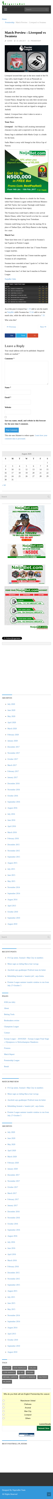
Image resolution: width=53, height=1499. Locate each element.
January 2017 (12, 777)
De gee (21, 1372)
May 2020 (11, 716)
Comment (9, 359)
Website (8, 407)
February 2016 (13, 839)
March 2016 (12, 832)
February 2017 (13, 771)
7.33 (43, 315)
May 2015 (11, 881)
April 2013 (11, 906)
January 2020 (12, 741)
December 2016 (13, 784)
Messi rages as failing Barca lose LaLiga (22, 964)
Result (6, 1067)
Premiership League (11, 1060)
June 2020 (11, 710)
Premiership (9, 22)
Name (8, 388)
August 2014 (12, 900)
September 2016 (13, 802)
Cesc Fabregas (19, 1368)
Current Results (45, 1424)
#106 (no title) (9, 1002)
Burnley (6, 1368)
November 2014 (13, 887)
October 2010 (12, 912)
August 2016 (12, 808)
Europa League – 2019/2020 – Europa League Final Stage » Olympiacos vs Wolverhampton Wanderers (26, 1040)
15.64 (31, 312)
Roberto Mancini (27, 1377)
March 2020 (12, 729)
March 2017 (12, 765)
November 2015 (13, 851)
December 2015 (13, 845)
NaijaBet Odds (10, 279)
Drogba (30, 1372)
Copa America (9, 1372)
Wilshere (7, 1382)
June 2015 (11, 875)
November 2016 (13, 790)
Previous (12, 327)
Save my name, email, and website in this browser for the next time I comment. (25, 422)
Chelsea (32, 1368)
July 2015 (11, 869)
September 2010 (13, 918)
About (6, 1008)
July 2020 (11, 704)
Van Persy (42, 1377)
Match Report (9, 1054)
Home (4, 19)
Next (42, 327)
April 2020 (11, 722)
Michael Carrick (10, 1377)
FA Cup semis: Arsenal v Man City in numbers (25, 958)
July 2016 (11, 814)
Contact (7, 1033)
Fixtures (7, 1048)
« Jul (4, 485)
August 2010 (12, 924)
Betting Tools (9, 1014)
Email (8, 397)
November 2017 (13, 753)
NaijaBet (10, 312)
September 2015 (13, 857)
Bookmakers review (11, 1021)
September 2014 (13, 893)
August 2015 (12, 863)
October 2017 (12, 759)
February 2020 (13, 735)
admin (9, 41)
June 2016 (11, 820)
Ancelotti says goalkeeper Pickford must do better (26, 970)
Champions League (11, 1027)
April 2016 (11, 826)
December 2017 (13, 747)
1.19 (29, 309)
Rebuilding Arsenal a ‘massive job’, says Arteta (25, 976)
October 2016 (12, 796)
